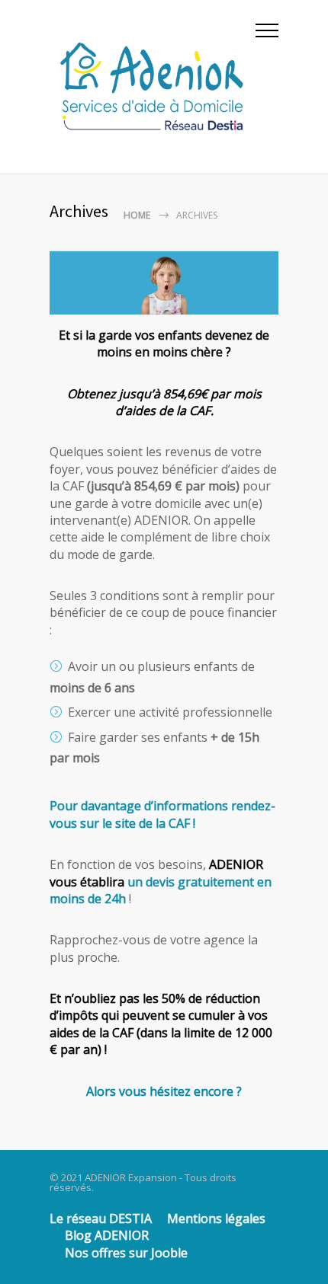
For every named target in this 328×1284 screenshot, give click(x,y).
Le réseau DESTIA (101, 1218)
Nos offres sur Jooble (126, 1252)
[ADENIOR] (153, 86)
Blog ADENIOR (107, 1235)
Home (137, 215)
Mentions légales (216, 1218)
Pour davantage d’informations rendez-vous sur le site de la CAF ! (162, 814)
